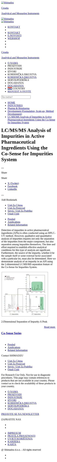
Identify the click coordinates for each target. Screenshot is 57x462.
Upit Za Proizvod (16, 363)
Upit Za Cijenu (15, 361)
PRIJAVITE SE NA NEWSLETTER (20, 414)
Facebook (12, 186)
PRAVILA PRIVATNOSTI (21, 436)
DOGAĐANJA (16, 85)
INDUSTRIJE (15, 397)
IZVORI (12, 400)
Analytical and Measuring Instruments (20, 13)
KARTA (12, 444)
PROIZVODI (15, 394)
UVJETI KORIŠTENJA (20, 438)
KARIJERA (14, 441)
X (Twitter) (13, 183)
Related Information (18, 224)
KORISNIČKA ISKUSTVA (22, 77)
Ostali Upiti (13, 369)
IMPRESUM (14, 433)
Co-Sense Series (11, 333)
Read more (49, 327)
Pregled (11, 219)
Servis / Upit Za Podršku (20, 366)
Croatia (5, 8)
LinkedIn (12, 189)
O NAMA (13, 391)
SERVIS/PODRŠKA (18, 405)
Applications (14, 222)
